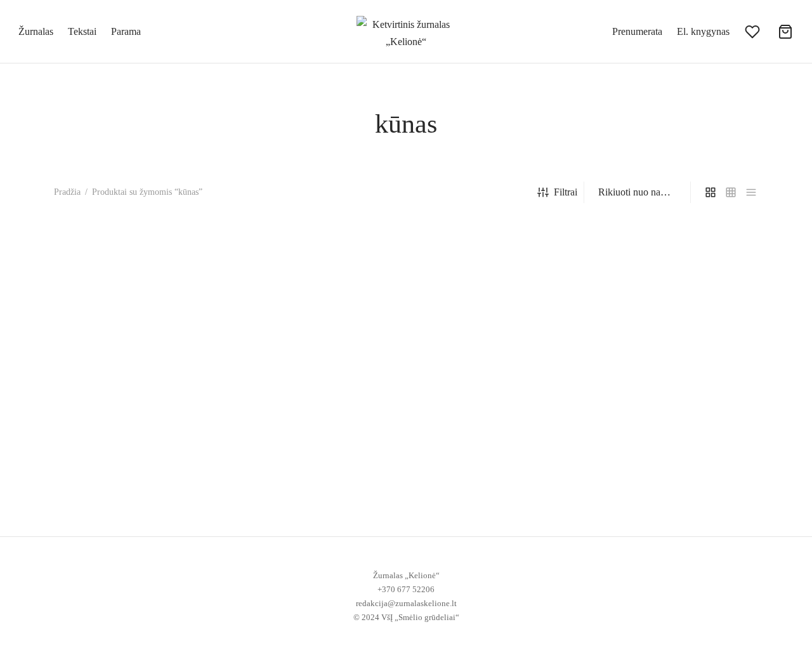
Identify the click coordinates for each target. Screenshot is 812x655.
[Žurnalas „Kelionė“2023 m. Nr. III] (135, 358)
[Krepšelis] (785, 31)
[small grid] (731, 192)
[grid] (710, 192)
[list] (751, 192)
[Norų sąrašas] (754, 31)
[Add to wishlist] (212, 481)
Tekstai (82, 31)
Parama (126, 31)
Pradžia (67, 192)
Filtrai (565, 192)
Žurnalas (35, 31)
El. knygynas (703, 31)
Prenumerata (637, 31)
